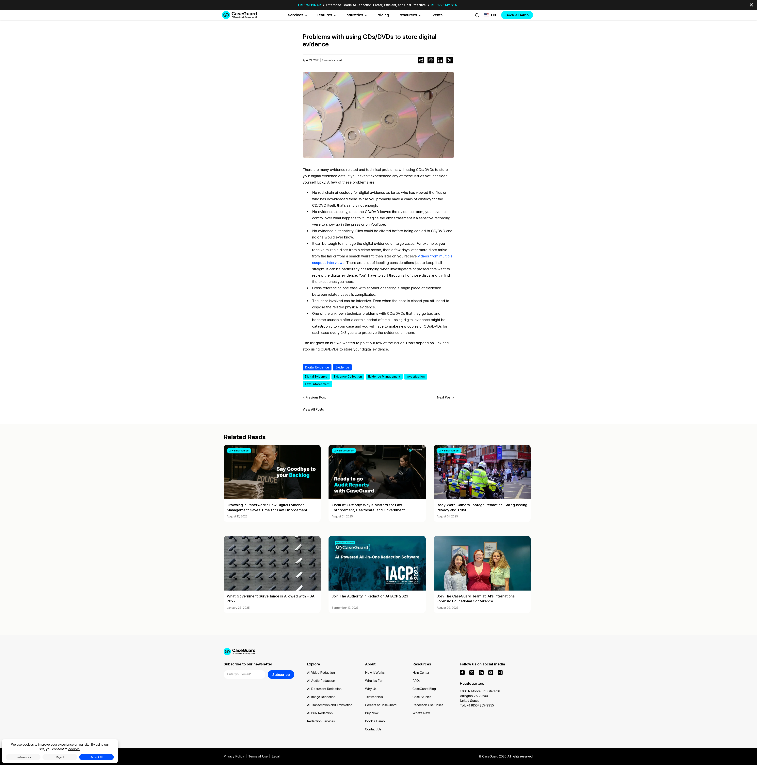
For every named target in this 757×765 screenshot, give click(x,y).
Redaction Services (321, 721)
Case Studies (421, 697)
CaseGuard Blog (424, 689)
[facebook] (462, 672)
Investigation (416, 376)
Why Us (371, 689)
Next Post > (445, 397)
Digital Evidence (317, 367)
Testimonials (374, 697)
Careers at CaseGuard (380, 705)
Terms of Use (258, 756)
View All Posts (313, 409)
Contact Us (373, 729)
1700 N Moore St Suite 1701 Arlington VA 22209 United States (480, 696)
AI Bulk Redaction (320, 713)
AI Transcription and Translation (329, 705)
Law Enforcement (317, 384)
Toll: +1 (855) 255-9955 (477, 705)
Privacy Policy (234, 756)
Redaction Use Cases (427, 705)
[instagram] (500, 672)
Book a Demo (375, 721)
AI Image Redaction (321, 697)
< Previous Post (314, 397)
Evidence (342, 367)
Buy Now (371, 713)
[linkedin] (481, 672)
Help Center (420, 673)
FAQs (416, 681)
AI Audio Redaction (321, 681)
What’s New (421, 713)
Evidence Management (384, 376)
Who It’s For (373, 681)
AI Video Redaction (321, 673)
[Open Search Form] (477, 15)
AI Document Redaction (324, 689)
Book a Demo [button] (517, 15)
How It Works (375, 673)
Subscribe (281, 674)
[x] (471, 672)
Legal (276, 756)
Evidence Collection (348, 376)
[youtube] (490, 672)
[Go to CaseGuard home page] (239, 15)
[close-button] (751, 5)
